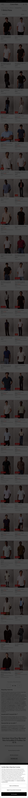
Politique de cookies (9, 780)
